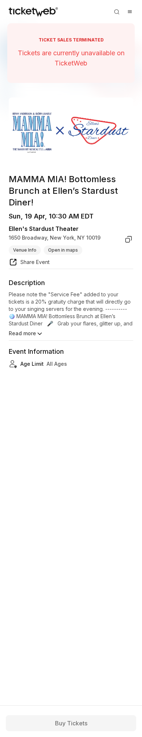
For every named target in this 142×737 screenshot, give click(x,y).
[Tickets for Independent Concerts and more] (33, 11)
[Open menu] (129, 11)
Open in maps (63, 250)
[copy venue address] (128, 239)
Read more (22, 333)
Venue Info (24, 250)
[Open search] (116, 11)
